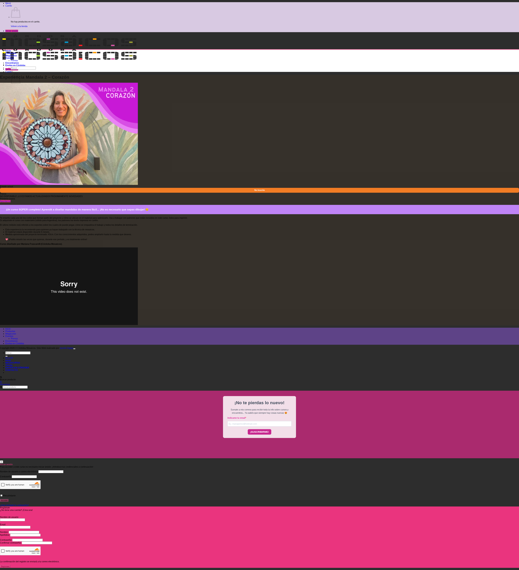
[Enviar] (12, 71)
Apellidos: (5, 535)
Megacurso (11, 55)
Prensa (14, 60)
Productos (10, 53)
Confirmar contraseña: (11, 543)
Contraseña (5, 476)
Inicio (8, 51)
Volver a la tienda (19, 26)
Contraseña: (6, 540)
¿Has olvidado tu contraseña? (14, 505)
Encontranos (12, 63)
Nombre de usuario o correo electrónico (19, 471)
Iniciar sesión (11, 31)
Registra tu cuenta (8, 512)
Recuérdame (9, 495)
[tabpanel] (259, 265)
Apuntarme (5, 201)
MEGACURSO (12, 363)
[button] (8, 3)
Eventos (9, 58)
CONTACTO (11, 370)
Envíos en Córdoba (15, 65)
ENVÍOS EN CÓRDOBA (17, 367)
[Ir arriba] (74, 348)
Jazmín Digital (66, 348)
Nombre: (4, 532)
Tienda (8, 365)
